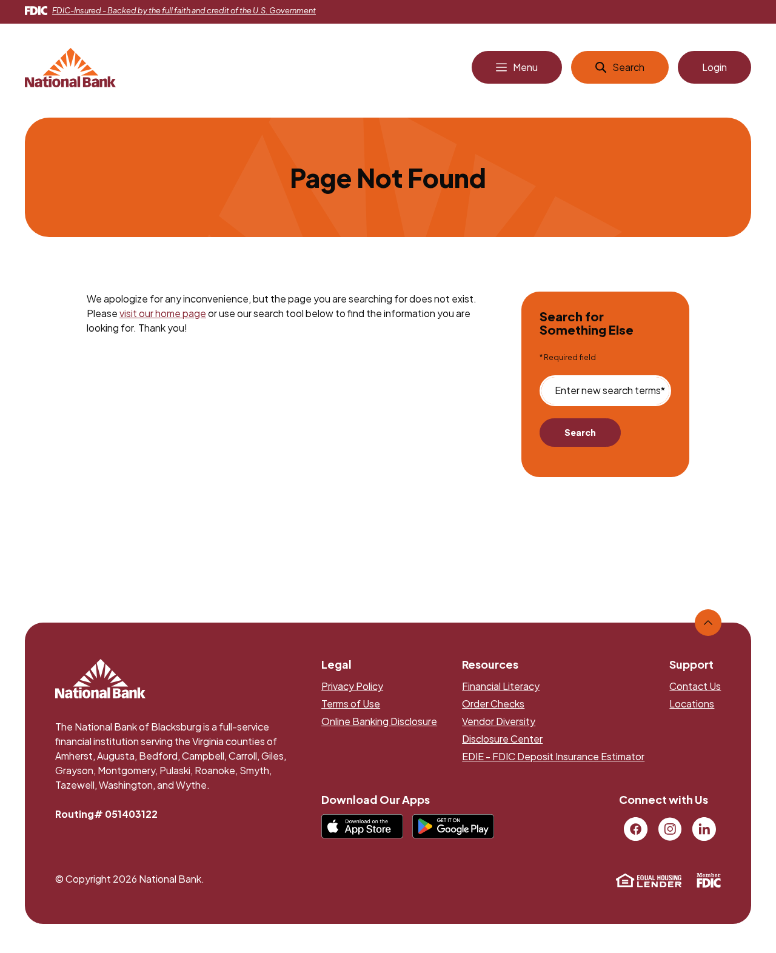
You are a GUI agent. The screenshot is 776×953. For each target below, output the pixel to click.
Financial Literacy (501, 686)
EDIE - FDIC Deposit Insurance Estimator (553, 756)
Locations (691, 703)
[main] (388, 343)
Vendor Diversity (498, 721)
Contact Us (695, 686)
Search (580, 432)
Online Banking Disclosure (379, 721)
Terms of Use (350, 703)
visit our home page (162, 313)
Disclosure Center (502, 738)
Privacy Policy (352, 686)
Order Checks (493, 703)
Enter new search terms (610, 390)
